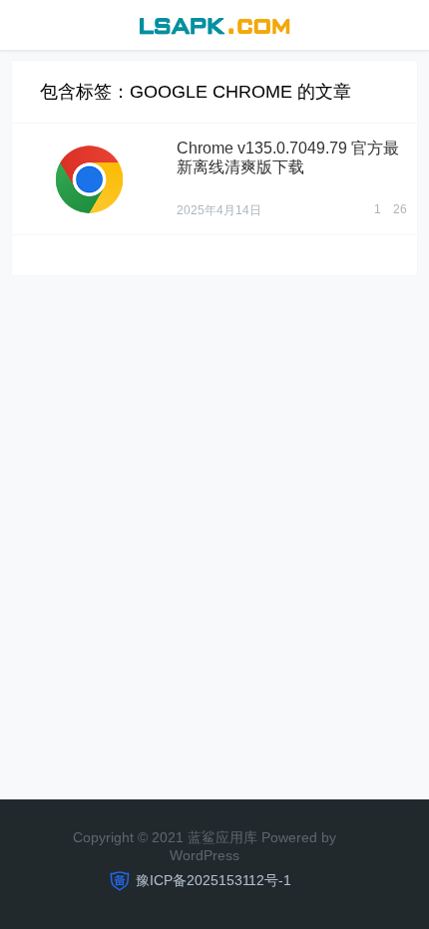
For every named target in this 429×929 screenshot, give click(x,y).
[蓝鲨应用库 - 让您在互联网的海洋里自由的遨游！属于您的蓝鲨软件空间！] (214, 23)
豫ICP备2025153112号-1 (213, 880)
